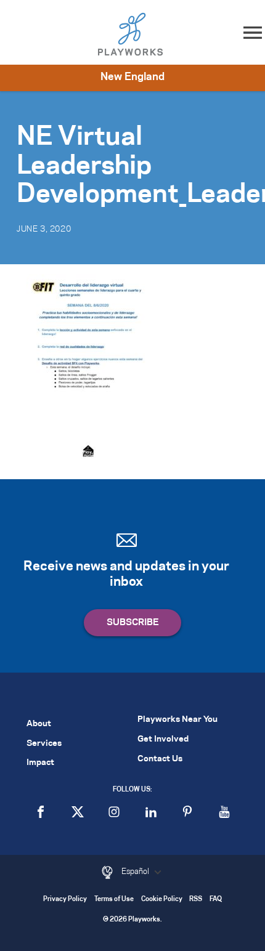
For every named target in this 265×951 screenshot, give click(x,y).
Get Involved (163, 739)
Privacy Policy (65, 899)
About (38, 724)
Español (136, 871)
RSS (195, 899)
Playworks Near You (177, 720)
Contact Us (159, 759)
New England (132, 77)
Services (44, 744)
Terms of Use (114, 899)
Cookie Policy (161, 899)
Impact (40, 763)
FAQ (216, 899)
